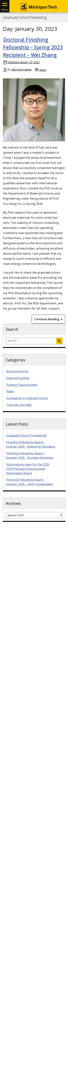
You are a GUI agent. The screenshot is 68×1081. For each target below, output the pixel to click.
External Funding (17, 378)
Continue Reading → (48, 319)
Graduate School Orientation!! (26, 435)
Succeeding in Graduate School (27, 398)
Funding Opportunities (21, 385)
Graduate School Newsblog (25, 17)
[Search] (59, 341)
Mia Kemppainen (21, 69)
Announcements (17, 371)
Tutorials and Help (19, 405)
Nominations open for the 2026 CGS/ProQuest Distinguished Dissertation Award (27, 468)
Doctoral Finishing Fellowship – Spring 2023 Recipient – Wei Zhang (33, 47)
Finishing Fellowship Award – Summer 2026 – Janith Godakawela (29, 482)
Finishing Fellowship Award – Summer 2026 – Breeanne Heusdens (30, 444)
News (43, 69)
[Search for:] (31, 341)
